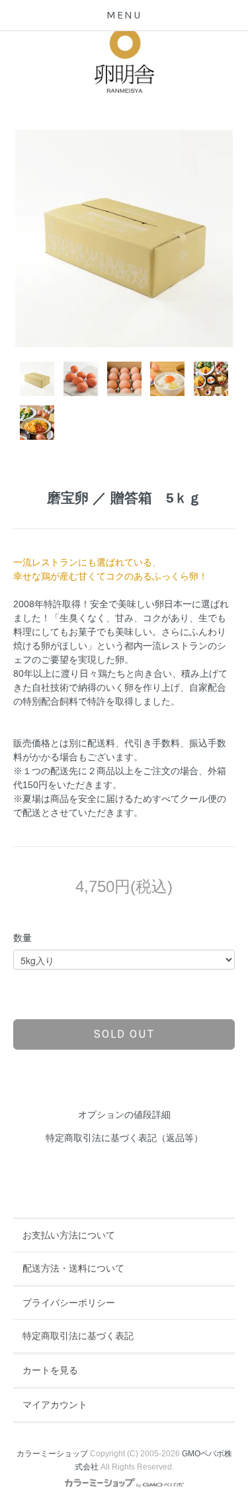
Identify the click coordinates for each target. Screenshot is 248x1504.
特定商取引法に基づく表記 (78, 1335)
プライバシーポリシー (68, 1302)
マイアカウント (54, 1404)
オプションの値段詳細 (124, 1114)
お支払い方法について (68, 1235)
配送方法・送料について (73, 1268)
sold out (124, 1034)
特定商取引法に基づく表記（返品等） (124, 1137)
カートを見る (50, 1370)
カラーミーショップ (52, 1453)
